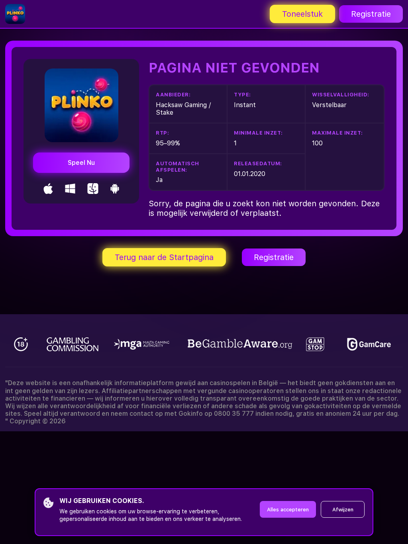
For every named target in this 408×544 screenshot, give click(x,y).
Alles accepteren (288, 510)
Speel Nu (81, 162)
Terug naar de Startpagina (164, 257)
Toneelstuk (302, 14)
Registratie (371, 14)
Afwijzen (342, 510)
